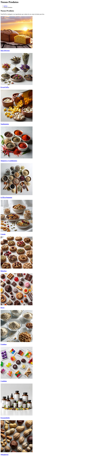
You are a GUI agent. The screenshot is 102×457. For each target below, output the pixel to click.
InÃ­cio (5, 6)
